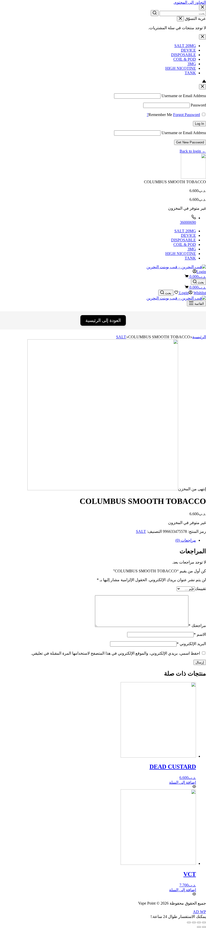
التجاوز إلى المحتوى (190, 2)
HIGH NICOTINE (180, 68)
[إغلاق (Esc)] (204, 922)
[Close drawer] (202, 37)
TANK (190, 73)
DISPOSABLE (183, 55)
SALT (141, 531)
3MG (191, 64)
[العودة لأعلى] (204, 82)
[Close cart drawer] (180, 18)
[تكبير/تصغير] (189, 922)
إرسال (199, 662)
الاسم (200, 634)
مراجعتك (197, 625)
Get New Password (190, 142)
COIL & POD (184, 59)
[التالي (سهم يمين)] (199, 927)
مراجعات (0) (185, 540)
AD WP (199, 912)
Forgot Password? (173, 115)
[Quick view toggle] (194, 787)
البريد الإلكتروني (191, 644)
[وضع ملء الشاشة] (194, 922)
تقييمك (200, 588)
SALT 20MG (185, 46)
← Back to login (193, 151)
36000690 (188, 222)
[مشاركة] (199, 922)
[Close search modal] (202, 7)
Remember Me (160, 115)
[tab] (98, 540)
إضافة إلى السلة (182, 782)
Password (198, 105)
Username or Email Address (184, 96)
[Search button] (155, 13)
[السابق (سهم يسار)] (204, 927)
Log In (199, 124)
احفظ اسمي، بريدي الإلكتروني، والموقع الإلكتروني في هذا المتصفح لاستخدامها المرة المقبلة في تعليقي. (115, 653)
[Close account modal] (202, 86)
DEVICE (188, 50)
